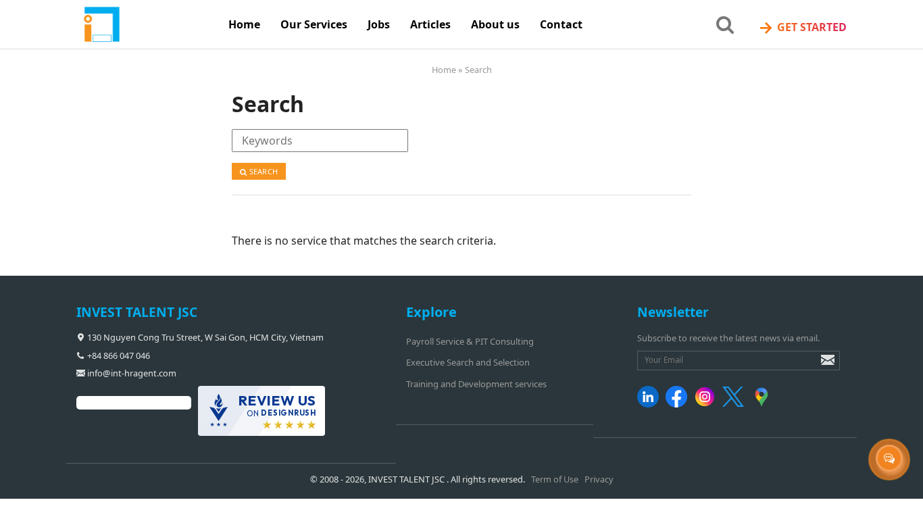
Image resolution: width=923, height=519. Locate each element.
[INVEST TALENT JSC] (147, 25)
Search (262, 171)
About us (495, 24)
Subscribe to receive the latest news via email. (728, 338)
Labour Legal (390, 116)
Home (244, 24)
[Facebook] (679, 404)
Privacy (599, 479)
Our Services (313, 24)
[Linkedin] (650, 404)
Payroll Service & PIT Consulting (470, 341)
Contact (561, 24)
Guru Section (390, 88)
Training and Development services (476, 384)
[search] (725, 23)
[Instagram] (707, 404)
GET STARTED (802, 27)
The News (382, 60)
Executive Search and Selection (468, 362)
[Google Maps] (764, 404)
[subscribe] (818, 366)
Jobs (379, 24)
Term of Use (554, 479)
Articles (430, 24)
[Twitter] (735, 404)
